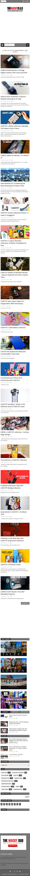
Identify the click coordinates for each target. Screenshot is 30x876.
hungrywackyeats (18, 789)
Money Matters (5, 778)
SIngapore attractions (7, 781)
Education (4, 772)
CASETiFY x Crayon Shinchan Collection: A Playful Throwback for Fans (13, 243)
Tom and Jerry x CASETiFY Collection (14, 460)
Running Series (18, 778)
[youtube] (27, 1)
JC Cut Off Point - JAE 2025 (16, 754)
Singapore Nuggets (6, 783)
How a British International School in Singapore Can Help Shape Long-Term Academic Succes (18, 740)
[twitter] (25, 1)
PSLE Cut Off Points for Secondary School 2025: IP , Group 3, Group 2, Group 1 (18, 748)
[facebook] (23, 1)
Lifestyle (15, 775)
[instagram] (28, 1)
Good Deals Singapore (18, 772)
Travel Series (4, 789)
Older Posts (25, 603)
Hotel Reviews (5, 775)
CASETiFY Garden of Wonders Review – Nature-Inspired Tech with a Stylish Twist (14, 275)
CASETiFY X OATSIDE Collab (10, 565)
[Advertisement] (15, 27)
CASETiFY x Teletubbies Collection (13, 328)
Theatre (18, 786)
